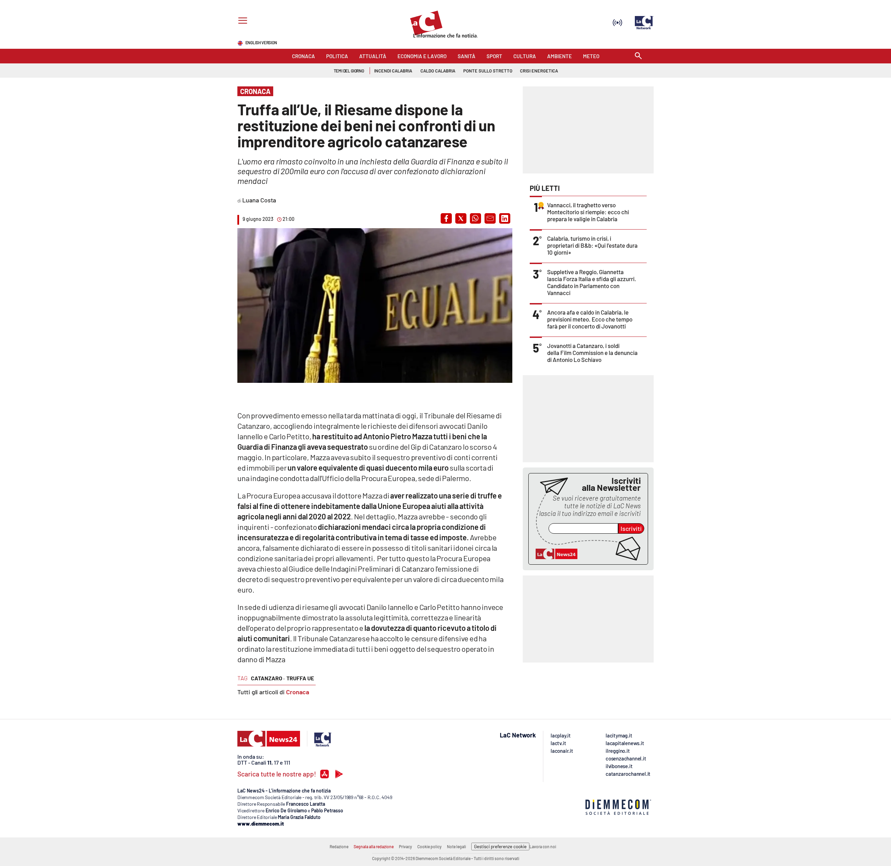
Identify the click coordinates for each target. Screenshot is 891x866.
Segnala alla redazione (374, 846)
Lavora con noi (542, 846)
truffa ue (300, 678)
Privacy (405, 846)
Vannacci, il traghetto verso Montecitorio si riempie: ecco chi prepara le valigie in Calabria (588, 211)
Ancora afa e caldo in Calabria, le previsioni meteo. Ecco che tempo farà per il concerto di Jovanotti (589, 319)
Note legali (456, 846)
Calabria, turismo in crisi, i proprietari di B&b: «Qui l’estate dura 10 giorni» (592, 245)
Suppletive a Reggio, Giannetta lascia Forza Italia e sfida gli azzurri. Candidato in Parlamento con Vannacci (591, 282)
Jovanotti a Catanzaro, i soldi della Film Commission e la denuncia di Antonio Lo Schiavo (592, 352)
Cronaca (297, 692)
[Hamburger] (241, 21)
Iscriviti (631, 528)
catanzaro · (268, 678)
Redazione (339, 846)
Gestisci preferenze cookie (500, 846)
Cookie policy (429, 846)
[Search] (638, 56)
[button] (446, 218)
